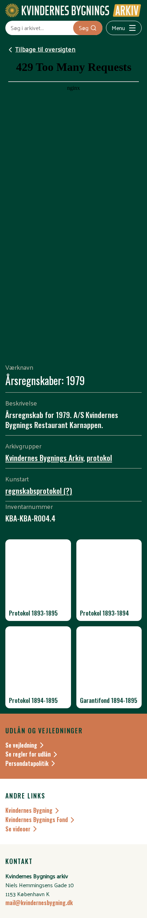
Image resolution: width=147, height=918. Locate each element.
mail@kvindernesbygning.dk (39, 902)
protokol (99, 457)
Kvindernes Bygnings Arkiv (44, 457)
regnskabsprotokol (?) (38, 490)
